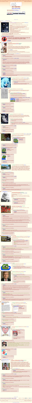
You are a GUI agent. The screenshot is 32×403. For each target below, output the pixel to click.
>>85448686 (15, 125)
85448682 (12, 232)
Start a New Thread (16, 8)
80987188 (23, 22)
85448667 (12, 106)
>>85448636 (15, 58)
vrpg (17, 0)
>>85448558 (4, 383)
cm (26, 0)
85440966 (18, 206)
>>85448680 (26, 240)
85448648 (12, 68)
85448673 (12, 179)
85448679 (23, 266)
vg (13, 0)
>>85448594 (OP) (21, 139)
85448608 (12, 58)
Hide (22, 11)
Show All (24, 11)
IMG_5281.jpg (3, 113)
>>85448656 (4, 188)
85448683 (23, 201)
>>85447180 (4, 225)
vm (14, 0)
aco (31, 0)
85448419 (23, 240)
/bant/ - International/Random (16, 10)
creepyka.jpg (14, 330)
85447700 (12, 340)
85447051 (22, 271)
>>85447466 (4, 55)
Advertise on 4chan (16, 19)
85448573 (12, 382)
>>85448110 (4, 298)
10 (8, 398)
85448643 (12, 147)
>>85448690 (15, 68)
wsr (4, 1)
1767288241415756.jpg (16, 138)
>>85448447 (24, 93)
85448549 (22, 369)
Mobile (29, 1)
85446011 (25, 326)
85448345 (21, 93)
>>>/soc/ (9, 40)
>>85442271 (4, 215)
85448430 (12, 312)
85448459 (12, 228)
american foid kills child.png (5, 359)
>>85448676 (15, 312)
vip (25, 0)
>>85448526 (14, 370)
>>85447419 (20, 307)
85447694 (12, 125)
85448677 (12, 154)
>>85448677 (15, 147)
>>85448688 (29, 97)
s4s (24, 0)
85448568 (12, 378)
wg (20, 0)
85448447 (21, 97)
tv (0, 1)
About (13, 402)
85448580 (12, 54)
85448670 (12, 388)
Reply (26, 22)
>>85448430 (4, 323)
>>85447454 (15, 211)
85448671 (12, 291)
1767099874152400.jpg (16, 306)
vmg (15, 0)
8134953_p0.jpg (4, 349)
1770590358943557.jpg (4, 191)
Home (31, 1)
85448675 (12, 182)
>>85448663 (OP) (16, 199)
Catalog (6, 20)
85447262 (22, 302)
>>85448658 (4, 292)
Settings (25, 1)
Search (27, 1)
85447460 (21, 122)
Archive (8, 20)
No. (21, 22)
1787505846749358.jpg (4, 42)
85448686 (12, 129)
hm (27, 0)
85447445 (21, 119)
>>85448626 (4, 177)
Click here (17, 53)
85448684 (12, 187)
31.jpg (3, 205)
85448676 (12, 322)
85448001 (12, 214)
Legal (16, 402)
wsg (3, 1)
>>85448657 (24, 97)
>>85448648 (17, 58)
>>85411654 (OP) (5, 59)
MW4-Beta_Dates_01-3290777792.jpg (6, 235)
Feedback (15, 402)
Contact (18, 402)
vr (16, 0)
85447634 (23, 210)
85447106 (26, 236)
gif (5, 0)
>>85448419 (4, 260)
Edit (7, 1)
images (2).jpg (3, 88)
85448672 (23, 198)
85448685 (12, 160)
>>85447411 (4, 316)
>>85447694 (24, 122)
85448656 (12, 176)
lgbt (28, 0)
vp (1, 1)
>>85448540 (4, 379)
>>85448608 (4, 66)
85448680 (12, 259)
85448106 (12, 224)
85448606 (23, 137)
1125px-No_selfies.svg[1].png (5, 36)
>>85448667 (26, 97)
